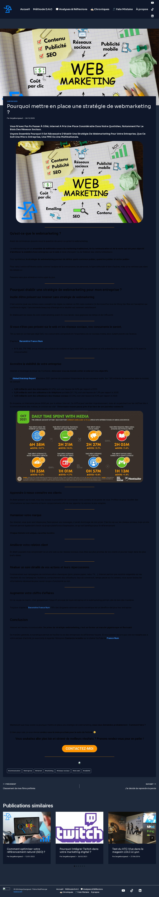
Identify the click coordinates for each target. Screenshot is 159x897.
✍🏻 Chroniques (100, 9)
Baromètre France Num (31, 341)
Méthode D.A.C (42, 9)
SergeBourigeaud (16, 118)
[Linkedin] (152, 16)
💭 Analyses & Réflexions (71, 9)
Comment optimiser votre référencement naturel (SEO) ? (26, 850)
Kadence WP (18, 892)
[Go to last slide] (7, 838)
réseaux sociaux (63, 771)
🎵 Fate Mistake (123, 9)
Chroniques (12, 101)
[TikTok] (152, 9)
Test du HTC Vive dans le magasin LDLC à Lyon (127, 850)
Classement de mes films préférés (19, 786)
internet (38, 771)
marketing (49, 771)
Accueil (25, 9)
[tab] (74, 866)
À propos (142, 9)
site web (76, 771)
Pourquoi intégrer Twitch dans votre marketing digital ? (79, 850)
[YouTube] (152, 2)
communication (14, 771)
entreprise (27, 771)
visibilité (86, 771)
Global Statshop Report (24, 378)
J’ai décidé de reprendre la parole (140, 786)
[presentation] (27, 828)
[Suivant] (152, 838)
